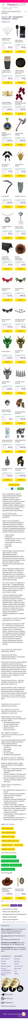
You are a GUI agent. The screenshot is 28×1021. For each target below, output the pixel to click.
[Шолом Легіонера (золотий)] (20, 403)
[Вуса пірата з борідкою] (7, 156)
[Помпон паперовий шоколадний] (20, 249)
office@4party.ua (8, 1002)
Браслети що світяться (8, 856)
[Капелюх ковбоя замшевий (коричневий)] (7, 881)
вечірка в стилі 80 (7, 845)
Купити (7, 51)
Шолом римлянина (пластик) (12, 722)
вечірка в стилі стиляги (9, 922)
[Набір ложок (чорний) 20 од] (20, 31)
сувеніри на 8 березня (14, 664)
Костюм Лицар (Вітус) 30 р (11, 724)
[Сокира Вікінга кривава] (20, 125)
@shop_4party (8, 994)
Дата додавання (18, 17)
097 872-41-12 (8, 998)
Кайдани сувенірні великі (11, 726)
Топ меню (13, 905)
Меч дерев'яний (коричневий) (12, 754)
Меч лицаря (7, 751)
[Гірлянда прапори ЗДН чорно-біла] (20, 311)
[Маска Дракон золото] (20, 342)
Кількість (14, 18)
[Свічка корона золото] (20, 156)
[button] (3, 901)
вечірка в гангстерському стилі (11, 911)
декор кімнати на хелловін (9, 909)
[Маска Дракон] (7, 342)
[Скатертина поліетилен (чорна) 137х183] (7, 249)
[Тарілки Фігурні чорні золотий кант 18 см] (20, 62)
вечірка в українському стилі (10, 840)
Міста (19, 905)
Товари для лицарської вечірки (11, 12)
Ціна (10, 17)
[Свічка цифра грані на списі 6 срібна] (7, 432)
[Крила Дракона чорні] (7, 311)
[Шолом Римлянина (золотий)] (20, 461)
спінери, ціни (21, 687)
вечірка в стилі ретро (8, 849)
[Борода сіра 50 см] (20, 187)
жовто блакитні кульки (8, 832)
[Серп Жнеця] (7, 187)
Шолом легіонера (9, 728)
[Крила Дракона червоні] (7, 280)
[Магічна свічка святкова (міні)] (20, 881)
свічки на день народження (10, 919)
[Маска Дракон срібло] (7, 373)
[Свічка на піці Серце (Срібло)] (20, 218)
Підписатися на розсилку (8, 1006)
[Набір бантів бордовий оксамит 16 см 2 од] (20, 93)
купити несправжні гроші (17, 691)
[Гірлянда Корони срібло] (7, 217)
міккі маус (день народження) (11, 675)
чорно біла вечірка (7, 828)
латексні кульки (20, 922)
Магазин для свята (6, 662)
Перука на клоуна (16, 865)
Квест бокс (5, 865)
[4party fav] (21, 4)
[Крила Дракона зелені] (20, 280)
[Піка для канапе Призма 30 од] (7, 30)
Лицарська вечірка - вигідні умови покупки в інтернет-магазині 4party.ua (12, 682)
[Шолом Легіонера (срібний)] (7, 461)
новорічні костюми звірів (9, 917)
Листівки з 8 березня (8, 869)
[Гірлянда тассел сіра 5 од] (20, 373)
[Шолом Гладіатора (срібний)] (20, 432)
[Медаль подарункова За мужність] (7, 125)
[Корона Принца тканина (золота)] (7, 93)
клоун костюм (18, 845)
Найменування (6, 18)
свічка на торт (15, 697)
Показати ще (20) (14, 484)
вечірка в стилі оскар (8, 836)
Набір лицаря (7, 749)
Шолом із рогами (8, 753)
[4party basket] (24, 4)
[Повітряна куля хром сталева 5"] (7, 402)
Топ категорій (5, 905)
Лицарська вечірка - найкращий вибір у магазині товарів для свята (13, 657)
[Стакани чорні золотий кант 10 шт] (7, 62)
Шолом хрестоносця (9, 729)
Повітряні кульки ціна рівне (10, 861)
